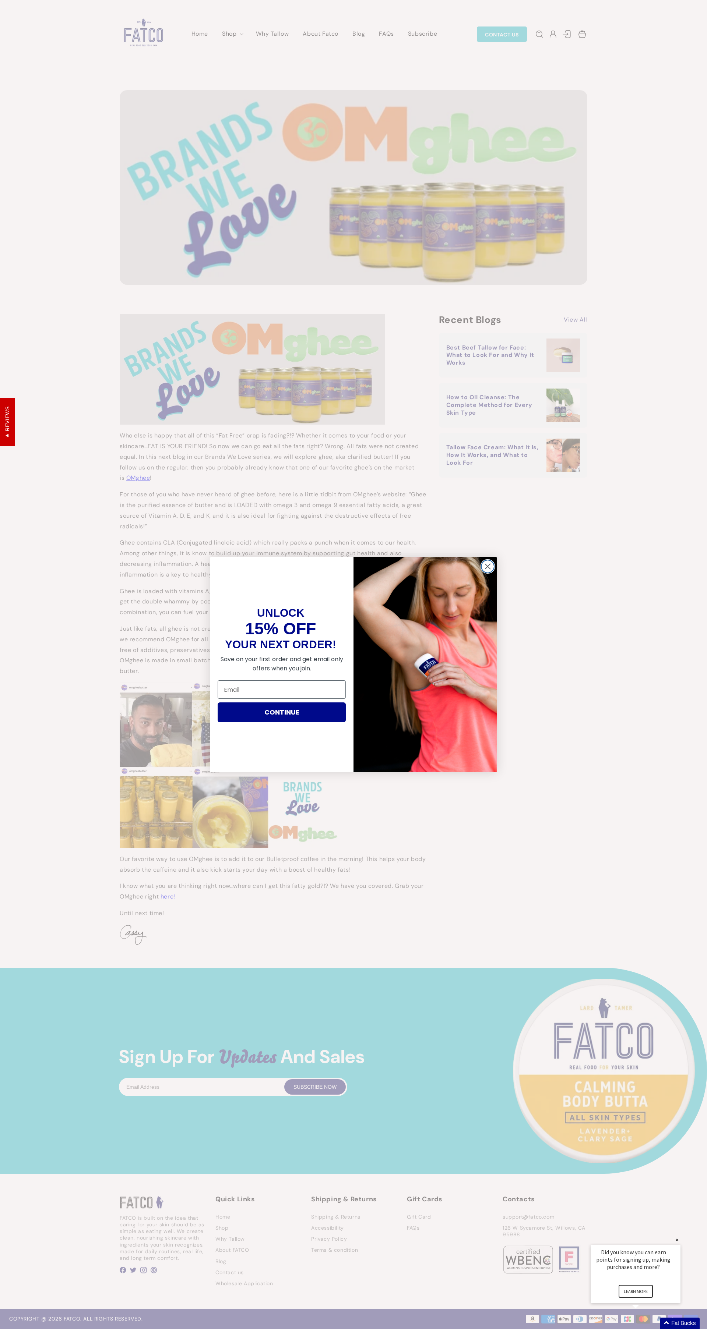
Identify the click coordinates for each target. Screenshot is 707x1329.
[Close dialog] (487, 566)
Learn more (636, 1291)
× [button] (677, 1239)
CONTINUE (281, 712)
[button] (644, 1323)
